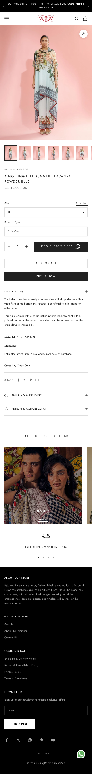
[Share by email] (37, 380)
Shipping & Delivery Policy (20, 659)
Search (8, 624)
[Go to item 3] (39, 153)
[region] (46, 541)
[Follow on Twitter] (18, 740)
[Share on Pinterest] (31, 380)
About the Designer (15, 631)
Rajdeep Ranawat (17, 169)
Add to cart (46, 263)
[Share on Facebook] (18, 380)
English (44, 753)
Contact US (11, 638)
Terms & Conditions (15, 678)
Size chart (82, 203)
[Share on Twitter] (24, 380)
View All (43, 519)
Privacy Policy (12, 672)
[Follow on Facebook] (6, 740)
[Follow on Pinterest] (41, 740)
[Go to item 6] (82, 153)
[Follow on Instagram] (30, 740)
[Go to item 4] (53, 153)
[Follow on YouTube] (53, 740)
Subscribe (19, 724)
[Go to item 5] (68, 153)
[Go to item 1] (10, 153)
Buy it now (46, 276)
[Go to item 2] (25, 153)
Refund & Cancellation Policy (21, 665)
